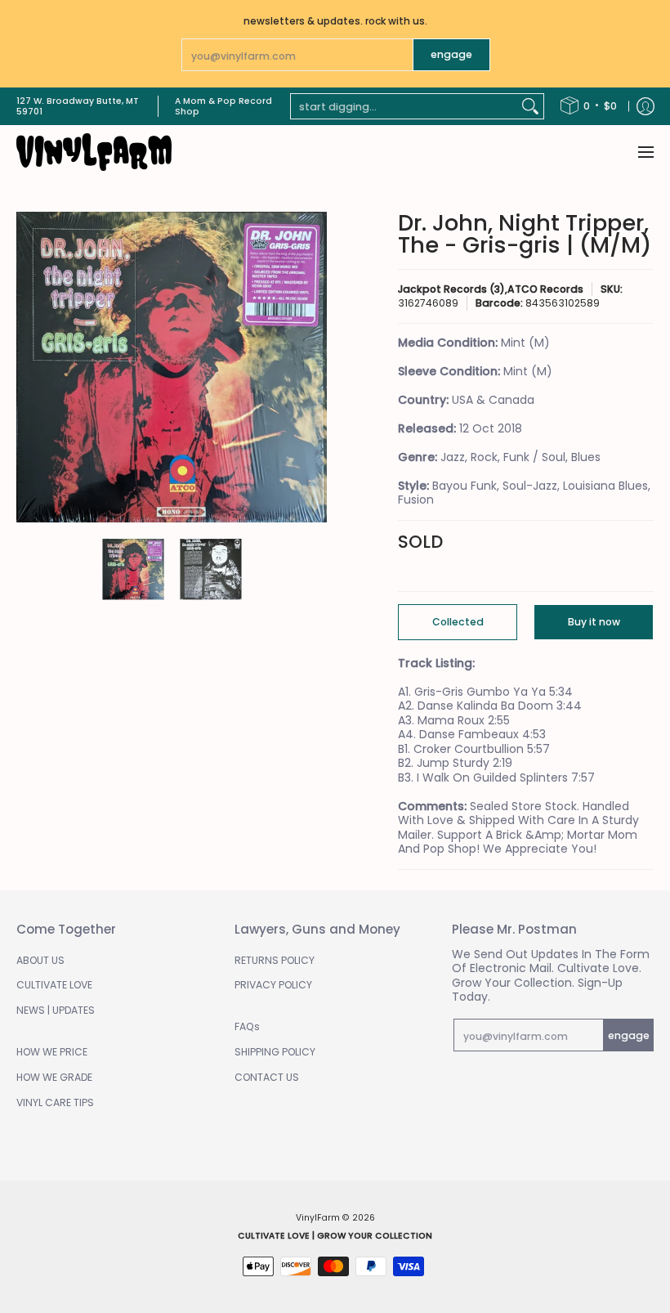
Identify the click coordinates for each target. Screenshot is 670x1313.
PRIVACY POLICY (273, 985)
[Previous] (28, 367)
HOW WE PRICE (51, 1052)
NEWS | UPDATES (55, 1010)
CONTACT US (266, 1077)
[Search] (530, 106)
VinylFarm (318, 1218)
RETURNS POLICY (274, 960)
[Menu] (645, 152)
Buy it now (594, 622)
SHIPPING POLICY (274, 1052)
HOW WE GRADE (54, 1077)
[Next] (315, 367)
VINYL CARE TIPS (55, 1102)
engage (451, 54)
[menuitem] (588, 106)
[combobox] (404, 106)
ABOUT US (40, 960)
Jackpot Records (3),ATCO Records (490, 289)
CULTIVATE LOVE (54, 985)
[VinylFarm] (94, 152)
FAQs (247, 1026)
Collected (458, 622)
